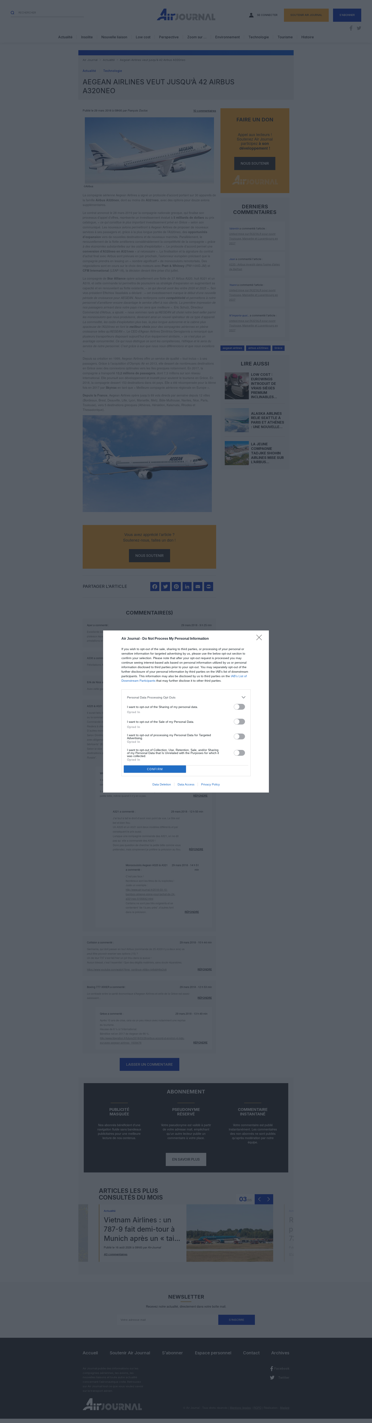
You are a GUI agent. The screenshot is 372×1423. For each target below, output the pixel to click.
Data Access (186, 784)
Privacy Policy (210, 784)
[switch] (239, 707)
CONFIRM (155, 769)
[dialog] (186, 711)
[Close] (260, 639)
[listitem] (186, 697)
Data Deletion (161, 784)
